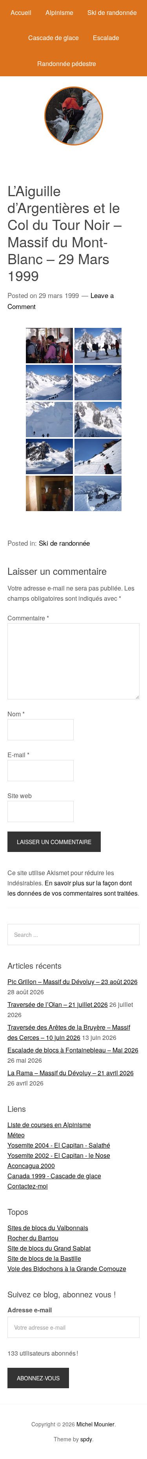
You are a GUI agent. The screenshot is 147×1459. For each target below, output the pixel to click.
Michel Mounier (95, 1424)
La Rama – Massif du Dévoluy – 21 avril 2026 (70, 1072)
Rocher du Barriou (32, 1237)
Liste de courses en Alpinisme (49, 1124)
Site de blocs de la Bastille (44, 1258)
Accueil (21, 12)
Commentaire (28, 617)
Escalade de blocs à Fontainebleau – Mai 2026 (72, 1049)
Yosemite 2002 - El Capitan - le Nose (58, 1155)
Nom (16, 713)
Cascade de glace (53, 37)
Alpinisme (59, 12)
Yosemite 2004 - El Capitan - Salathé (58, 1145)
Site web (19, 795)
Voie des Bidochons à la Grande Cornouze (66, 1268)
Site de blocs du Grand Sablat (49, 1248)
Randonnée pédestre (66, 63)
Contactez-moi (27, 1185)
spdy (86, 1439)
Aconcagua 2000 (31, 1165)
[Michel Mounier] (73, 142)
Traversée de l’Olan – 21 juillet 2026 (57, 1004)
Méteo (16, 1134)
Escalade (106, 37)
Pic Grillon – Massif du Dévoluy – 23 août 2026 (72, 981)
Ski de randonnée (112, 12)
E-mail (18, 754)
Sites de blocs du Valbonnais (47, 1227)
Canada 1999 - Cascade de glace (54, 1175)
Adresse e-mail (29, 1309)
